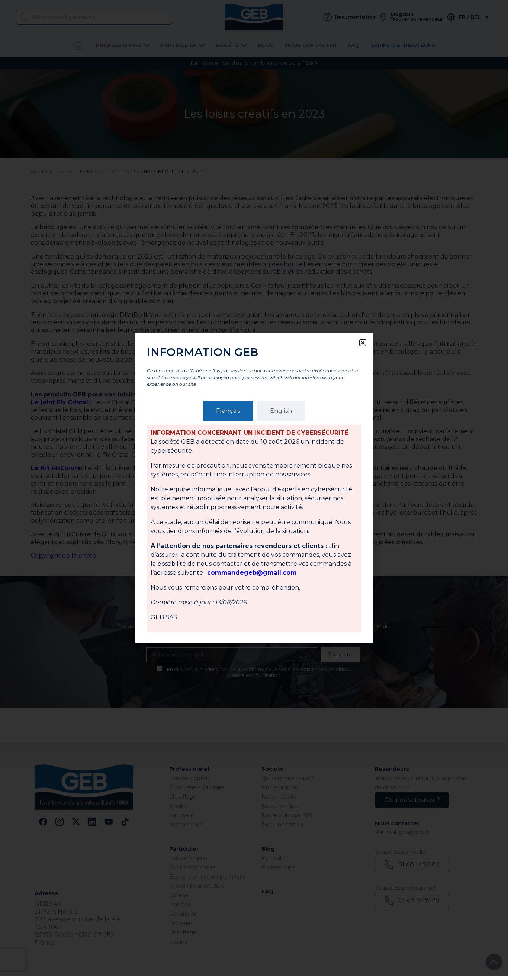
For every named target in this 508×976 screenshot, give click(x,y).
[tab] (228, 411)
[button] (363, 343)
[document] (254, 488)
